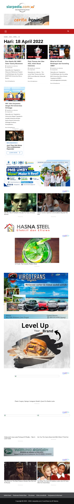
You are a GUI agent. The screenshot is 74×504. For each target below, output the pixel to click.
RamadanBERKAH (10, 56)
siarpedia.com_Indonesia (12, 66)
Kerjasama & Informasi (55, 495)
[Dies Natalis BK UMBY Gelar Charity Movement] (14, 52)
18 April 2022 (9, 67)
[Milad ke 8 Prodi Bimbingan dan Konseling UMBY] (59, 52)
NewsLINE (15, 54)
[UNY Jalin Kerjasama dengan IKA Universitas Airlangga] (14, 94)
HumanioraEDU (9, 99)
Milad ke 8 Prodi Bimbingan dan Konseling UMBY (59, 64)
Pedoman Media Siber (20, 495)
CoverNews (45, 501)
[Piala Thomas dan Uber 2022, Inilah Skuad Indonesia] (37, 52)
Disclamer (31, 495)
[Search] (68, 31)
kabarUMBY (8, 54)
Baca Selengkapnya (10, 81)
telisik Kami (7, 495)
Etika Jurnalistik (41, 495)
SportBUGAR (38, 56)
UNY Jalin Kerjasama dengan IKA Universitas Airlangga (13, 106)
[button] (5, 31)
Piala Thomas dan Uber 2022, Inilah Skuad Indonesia (36, 64)
